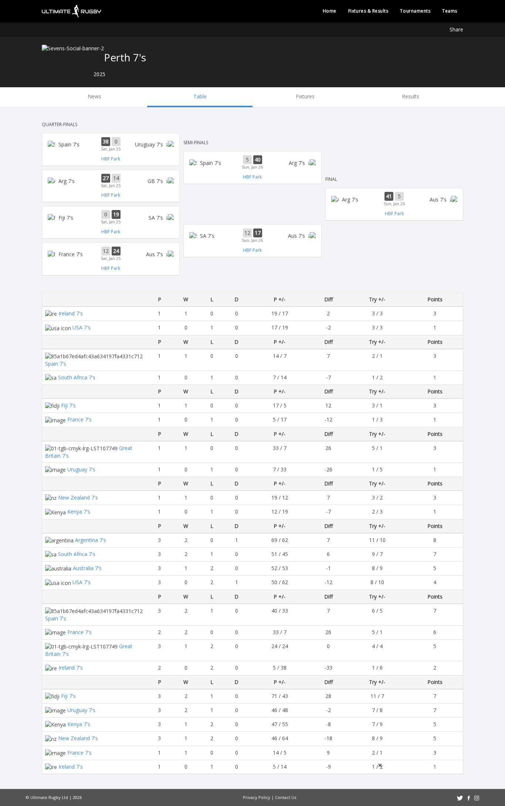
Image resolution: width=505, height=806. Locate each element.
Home (329, 11)
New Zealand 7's (78, 497)
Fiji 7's (68, 405)
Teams (449, 11)
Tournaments (415, 11)
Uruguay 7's (81, 469)
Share (456, 29)
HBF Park (110, 159)
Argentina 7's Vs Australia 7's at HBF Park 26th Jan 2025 (394, 199)
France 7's (79, 419)
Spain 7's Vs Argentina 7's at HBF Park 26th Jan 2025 (252, 163)
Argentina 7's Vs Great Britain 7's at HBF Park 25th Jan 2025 (111, 181)
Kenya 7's (78, 511)
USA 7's (81, 327)
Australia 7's (87, 568)
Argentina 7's (90, 539)
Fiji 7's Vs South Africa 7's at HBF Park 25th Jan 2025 (111, 217)
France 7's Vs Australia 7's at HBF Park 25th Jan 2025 (111, 254)
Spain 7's (55, 363)
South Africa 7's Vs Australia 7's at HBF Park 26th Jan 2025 (252, 236)
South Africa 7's (76, 377)
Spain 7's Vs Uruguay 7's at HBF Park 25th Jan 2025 (111, 144)
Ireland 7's (70, 313)
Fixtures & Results (368, 11)
